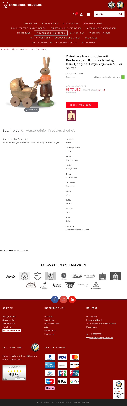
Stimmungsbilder (40, 38)
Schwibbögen (50, 23)
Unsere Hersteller (51, 323)
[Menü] (123, 381)
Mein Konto (7, 327)
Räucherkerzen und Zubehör (28, 28)
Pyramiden (30, 23)
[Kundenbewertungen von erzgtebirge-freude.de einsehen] (14, 373)
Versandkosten (8, 323)
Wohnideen (88, 42)
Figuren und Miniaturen (51, 33)
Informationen (54, 308)
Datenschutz (49, 330)
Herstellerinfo (36, 130)
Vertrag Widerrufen (11, 330)
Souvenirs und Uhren (67, 38)
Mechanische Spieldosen (101, 28)
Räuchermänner (93, 23)
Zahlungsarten (8, 320)
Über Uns (48, 316)
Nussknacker (71, 23)
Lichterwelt (24, 33)
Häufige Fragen (9, 316)
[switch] (118, 396)
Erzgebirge (49, 320)
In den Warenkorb (80, 105)
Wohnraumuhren (99, 33)
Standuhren (77, 33)
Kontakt (91, 308)
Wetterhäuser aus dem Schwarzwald (54, 42)
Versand (101, 90)
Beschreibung (12, 130)
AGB (46, 327)
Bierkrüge (91, 38)
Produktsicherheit (61, 130)
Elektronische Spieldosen (66, 28)
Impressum (49, 334)
